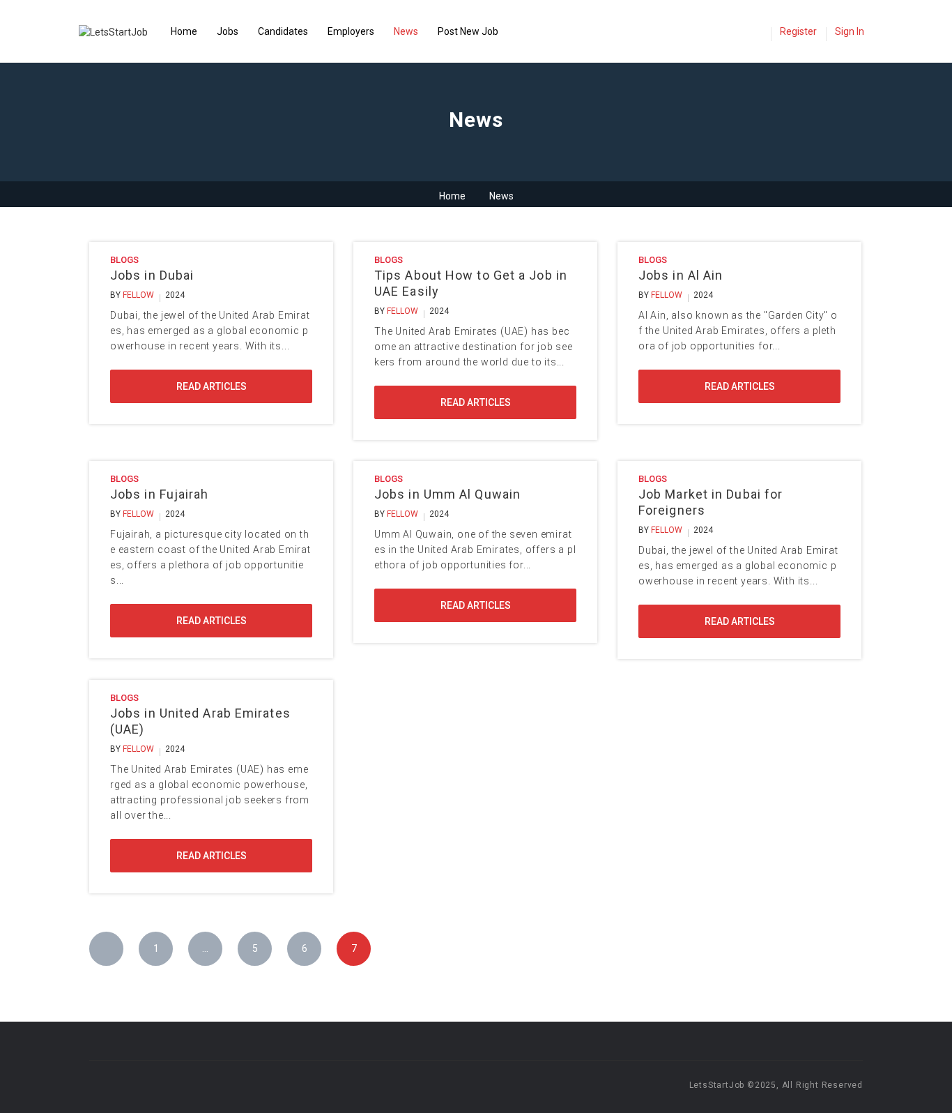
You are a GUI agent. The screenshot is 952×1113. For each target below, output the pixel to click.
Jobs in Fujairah (159, 494)
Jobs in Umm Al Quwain (447, 494)
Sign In (849, 31)
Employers (351, 31)
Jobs (227, 31)
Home (184, 31)
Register (798, 31)
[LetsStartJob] (120, 31)
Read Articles (211, 386)
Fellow (138, 295)
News (406, 31)
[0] (756, 32)
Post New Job (468, 31)
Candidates (283, 31)
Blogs (124, 260)
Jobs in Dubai (152, 275)
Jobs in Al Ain (680, 275)
